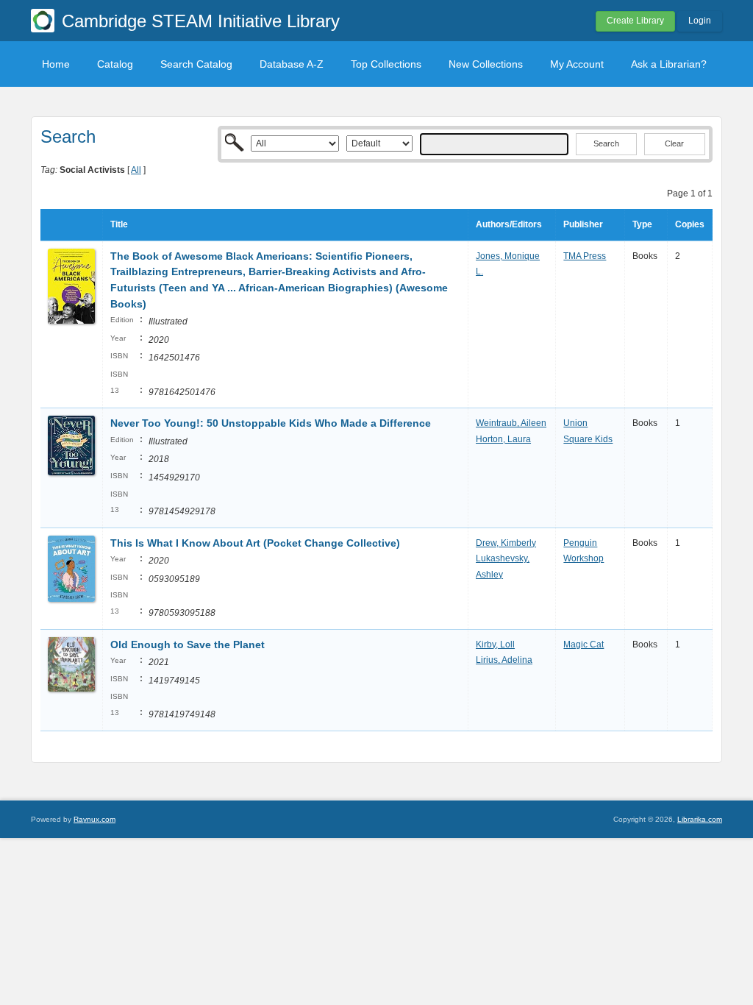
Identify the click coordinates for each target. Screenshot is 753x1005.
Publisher (583, 224)
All (136, 170)
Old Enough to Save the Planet (187, 644)
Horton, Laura (503, 439)
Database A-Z (292, 64)
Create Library (635, 20)
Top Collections (386, 64)
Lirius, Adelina (504, 660)
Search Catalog (196, 64)
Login (699, 20)
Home (56, 64)
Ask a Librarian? (669, 64)
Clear (674, 143)
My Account (577, 64)
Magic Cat (583, 644)
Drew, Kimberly (506, 543)
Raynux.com (94, 819)
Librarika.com (699, 819)
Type (642, 224)
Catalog (115, 64)
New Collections (486, 64)
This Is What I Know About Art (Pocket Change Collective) (255, 543)
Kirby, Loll (495, 644)
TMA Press (584, 256)
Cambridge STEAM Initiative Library (201, 21)
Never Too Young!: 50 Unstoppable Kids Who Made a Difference (270, 423)
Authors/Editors (509, 224)
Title (119, 224)
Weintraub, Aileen (511, 423)
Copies (689, 224)
